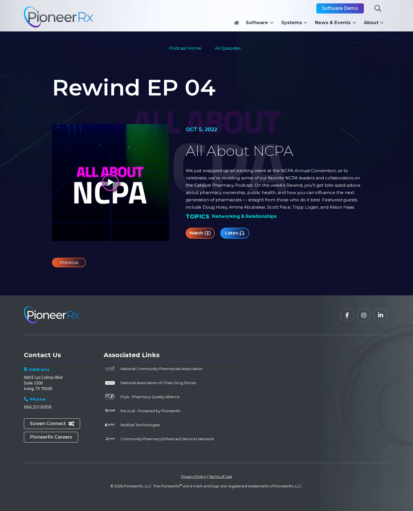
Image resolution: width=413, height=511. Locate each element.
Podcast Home (185, 48)
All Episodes (227, 48)
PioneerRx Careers (51, 437)
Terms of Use (220, 476)
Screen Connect (52, 423)
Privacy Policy (193, 476)
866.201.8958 (37, 407)
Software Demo (340, 8)
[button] (261, 22)
